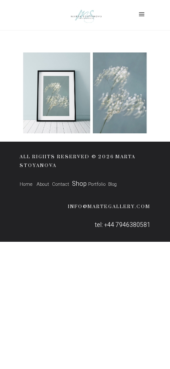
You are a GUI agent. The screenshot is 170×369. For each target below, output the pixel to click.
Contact (60, 184)
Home (26, 184)
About (42, 184)
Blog (112, 184)
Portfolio (96, 184)
